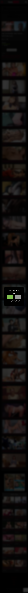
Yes (10, 297)
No (18, 297)
